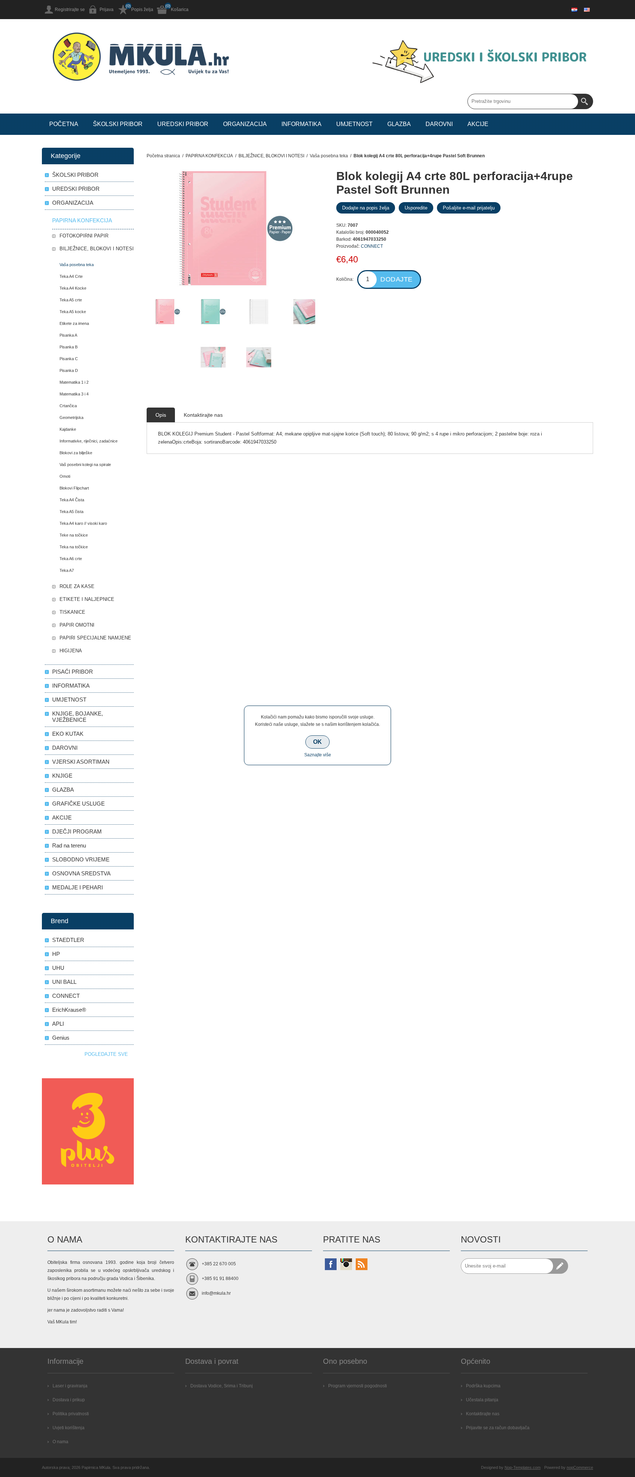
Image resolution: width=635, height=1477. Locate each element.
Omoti (65, 476)
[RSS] (361, 1264)
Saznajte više (317, 754)
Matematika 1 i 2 (74, 382)
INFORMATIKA (71, 685)
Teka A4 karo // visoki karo (83, 523)
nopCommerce (580, 1467)
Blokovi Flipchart (74, 488)
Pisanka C (69, 358)
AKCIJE (62, 817)
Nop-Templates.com (523, 1467)
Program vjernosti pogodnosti (357, 1385)
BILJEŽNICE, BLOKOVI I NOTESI (97, 248)
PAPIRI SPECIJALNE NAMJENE (95, 638)
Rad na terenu (69, 845)
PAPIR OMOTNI (77, 625)
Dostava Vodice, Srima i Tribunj (221, 1385)
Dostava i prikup (69, 1399)
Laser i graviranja (70, 1385)
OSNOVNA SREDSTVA (81, 873)
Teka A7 (67, 570)
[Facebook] (331, 1264)
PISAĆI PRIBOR (72, 671)
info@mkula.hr (216, 1293)
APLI (58, 1024)
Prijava (107, 9)
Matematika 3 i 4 (74, 394)
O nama (60, 1441)
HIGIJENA (71, 650)
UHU (58, 968)
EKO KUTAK (67, 734)
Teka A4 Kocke (73, 288)
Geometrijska (71, 417)
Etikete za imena (74, 323)
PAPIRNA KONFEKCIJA (82, 220)
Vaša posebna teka (77, 264)
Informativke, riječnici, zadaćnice (89, 441)
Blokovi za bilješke (76, 453)
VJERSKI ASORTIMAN (81, 762)
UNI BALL (64, 982)
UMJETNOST (69, 699)
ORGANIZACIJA (72, 203)
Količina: (345, 279)
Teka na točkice (74, 547)
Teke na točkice (74, 535)
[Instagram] (346, 1264)
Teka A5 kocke (73, 311)
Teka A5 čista (71, 511)
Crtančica (68, 406)
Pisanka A (68, 335)
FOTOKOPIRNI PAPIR (84, 236)
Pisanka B (69, 347)
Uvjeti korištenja (69, 1427)
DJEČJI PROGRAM (77, 831)
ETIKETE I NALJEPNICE (87, 599)
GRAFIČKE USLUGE (78, 803)
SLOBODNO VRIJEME (81, 859)
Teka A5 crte (71, 300)
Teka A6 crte (71, 558)
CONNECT (372, 246)
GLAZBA (63, 789)
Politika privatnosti (71, 1413)
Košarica (180, 9)
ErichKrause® (69, 1010)
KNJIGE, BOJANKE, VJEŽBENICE (77, 716)
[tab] (161, 415)
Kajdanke (68, 429)
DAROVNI (65, 748)
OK (317, 742)
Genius (60, 1038)
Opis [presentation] (160, 415)
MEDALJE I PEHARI (77, 887)
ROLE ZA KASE (77, 586)
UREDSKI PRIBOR (76, 189)
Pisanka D (69, 370)
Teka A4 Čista (72, 500)
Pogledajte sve (106, 1054)
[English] (587, 9)
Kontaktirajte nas (482, 1413)
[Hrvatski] (574, 9)
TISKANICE (72, 612)
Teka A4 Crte (71, 276)
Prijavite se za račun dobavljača (498, 1427)
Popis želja (142, 9)
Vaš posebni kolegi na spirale (85, 464)
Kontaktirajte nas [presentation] (203, 415)
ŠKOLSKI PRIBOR (75, 175)
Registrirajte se (70, 9)
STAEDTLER (68, 940)
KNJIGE (62, 775)
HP (56, 954)
